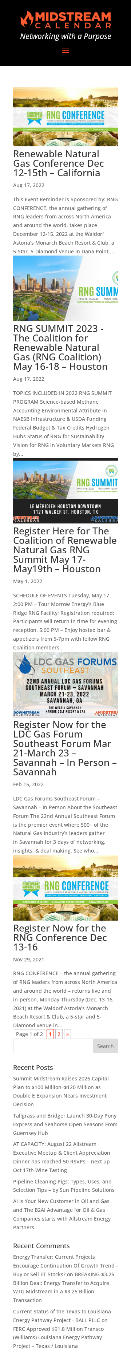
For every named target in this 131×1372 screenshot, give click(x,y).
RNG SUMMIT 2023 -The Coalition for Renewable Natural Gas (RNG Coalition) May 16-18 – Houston (60, 347)
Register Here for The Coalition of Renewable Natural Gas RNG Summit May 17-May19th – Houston (65, 549)
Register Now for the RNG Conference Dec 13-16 (60, 937)
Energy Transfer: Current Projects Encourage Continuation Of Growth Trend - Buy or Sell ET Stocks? (65, 1265)
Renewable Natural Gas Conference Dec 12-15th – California (58, 163)
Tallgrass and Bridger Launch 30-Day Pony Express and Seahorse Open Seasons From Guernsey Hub (65, 1124)
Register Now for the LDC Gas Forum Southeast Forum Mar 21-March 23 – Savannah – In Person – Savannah (65, 748)
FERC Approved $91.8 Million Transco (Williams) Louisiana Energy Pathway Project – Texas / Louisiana (58, 1337)
